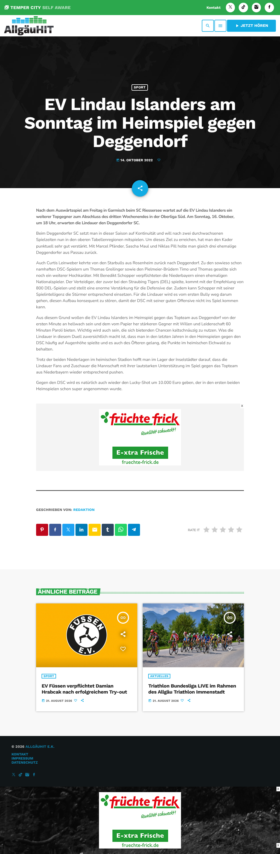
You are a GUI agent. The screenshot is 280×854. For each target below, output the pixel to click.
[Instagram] (256, 7)
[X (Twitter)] (230, 7)
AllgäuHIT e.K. (39, 747)
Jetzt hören (251, 25)
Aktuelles (159, 676)
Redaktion (84, 510)
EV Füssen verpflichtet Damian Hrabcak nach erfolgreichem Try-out (84, 689)
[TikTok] (243, 7)
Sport (139, 87)
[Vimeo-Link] (29, 25)
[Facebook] (269, 7)
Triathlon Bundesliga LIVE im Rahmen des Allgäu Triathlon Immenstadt (192, 689)
